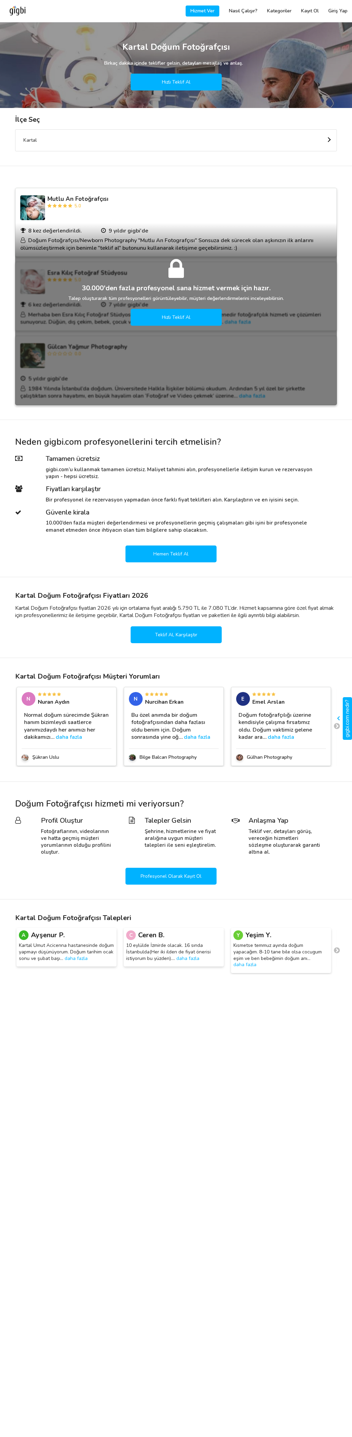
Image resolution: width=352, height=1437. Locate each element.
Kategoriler (279, 11)
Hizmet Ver (202, 11)
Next (336, 726)
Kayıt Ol (310, 11)
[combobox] (176, 140)
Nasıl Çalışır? (243, 11)
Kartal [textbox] (30, 140)
